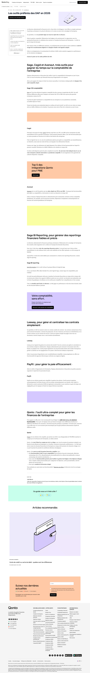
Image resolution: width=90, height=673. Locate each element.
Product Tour (48, 612)
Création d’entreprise (38, 614)
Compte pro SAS (49, 641)
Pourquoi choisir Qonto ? (75, 619)
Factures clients (48, 630)
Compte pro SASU (49, 639)
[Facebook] (50, 655)
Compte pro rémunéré (50, 616)
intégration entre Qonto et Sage (54, 117)
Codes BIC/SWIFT (37, 643)
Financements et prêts (50, 635)
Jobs (71, 617)
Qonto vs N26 (60, 636)
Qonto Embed (73, 632)
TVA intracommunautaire (38, 632)
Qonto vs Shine (60, 627)
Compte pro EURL (49, 645)
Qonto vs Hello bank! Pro (62, 640)
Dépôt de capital (49, 620)
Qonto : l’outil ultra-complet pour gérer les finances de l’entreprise (16, 50)
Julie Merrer (30, 479)
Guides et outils (23, 6)
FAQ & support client (74, 614)
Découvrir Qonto (82, 2)
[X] (52, 655)
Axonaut (29, 191)
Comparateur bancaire (62, 610)
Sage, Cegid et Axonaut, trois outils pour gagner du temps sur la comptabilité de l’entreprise (17, 32)
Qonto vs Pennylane (61, 631)
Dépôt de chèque (37, 619)
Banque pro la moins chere (63, 625)
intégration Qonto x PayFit (53, 396)
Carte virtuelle (48, 626)
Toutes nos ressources (74, 630)
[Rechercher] (72, 2)
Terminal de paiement (50, 622)
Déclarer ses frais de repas (39, 624)
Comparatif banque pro (62, 612)
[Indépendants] (26, 2)
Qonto (28, 437)
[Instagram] (57, 655)
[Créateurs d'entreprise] (17, 2)
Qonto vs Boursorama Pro (63, 634)
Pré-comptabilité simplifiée (51, 628)
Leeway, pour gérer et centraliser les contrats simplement (17, 42)
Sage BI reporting (31, 267)
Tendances (59, 646)
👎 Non (48, 495)
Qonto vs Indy (60, 633)
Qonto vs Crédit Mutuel (62, 638)
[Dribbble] (60, 655)
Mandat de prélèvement (38, 635)
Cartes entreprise (49, 624)
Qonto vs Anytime (61, 642)
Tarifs (46, 610)
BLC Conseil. (46, 217)
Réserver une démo (74, 612)
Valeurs (71, 615)
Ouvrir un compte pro (50, 614)
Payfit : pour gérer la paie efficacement (15, 46)
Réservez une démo (59, 467)
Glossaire (72, 628)
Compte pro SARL (49, 643)
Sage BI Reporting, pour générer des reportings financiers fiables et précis (17, 37)
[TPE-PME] (33, 2)
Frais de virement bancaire (39, 634)
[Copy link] (41, 71)
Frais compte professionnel (63, 623)
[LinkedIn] (55, 655)
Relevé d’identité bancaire (39, 641)
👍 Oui (41, 495)
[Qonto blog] (5, 2)
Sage (28, 92)
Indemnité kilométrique (38, 630)
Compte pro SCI (48, 647)
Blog (11, 6)
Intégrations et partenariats (51, 637)
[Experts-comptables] (48, 2)
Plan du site (72, 637)
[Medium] (63, 655)
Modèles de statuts (61, 644)
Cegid (44, 132)
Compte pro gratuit (61, 621)
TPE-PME (16, 6)
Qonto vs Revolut (61, 629)
